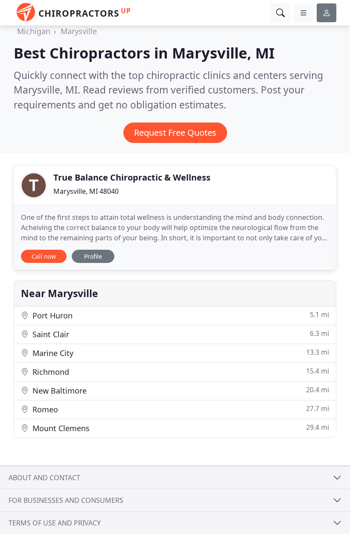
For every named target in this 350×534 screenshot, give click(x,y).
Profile (93, 256)
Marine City (179, 352)
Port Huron (179, 315)
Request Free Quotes (175, 132)
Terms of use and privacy (55, 523)
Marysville (79, 31)
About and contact (44, 477)
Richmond (179, 371)
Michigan (33, 31)
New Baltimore (179, 390)
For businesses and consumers (66, 500)
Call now (44, 256)
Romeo (179, 409)
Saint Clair (179, 334)
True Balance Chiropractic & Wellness (131, 177)
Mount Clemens (179, 428)
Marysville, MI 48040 (86, 191)
